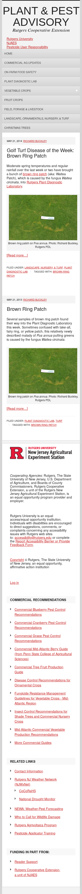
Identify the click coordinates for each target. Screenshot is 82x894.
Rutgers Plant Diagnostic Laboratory (34, 184)
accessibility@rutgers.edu (33, 537)
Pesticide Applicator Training (35, 833)
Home (8, 53)
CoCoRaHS (27, 791)
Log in (14, 582)
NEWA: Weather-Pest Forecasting (39, 808)
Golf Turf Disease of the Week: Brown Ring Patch (40, 152)
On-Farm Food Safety (20, 72)
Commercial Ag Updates (22, 63)
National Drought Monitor (37, 799)
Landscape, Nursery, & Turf (44, 267)
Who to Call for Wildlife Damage (37, 817)
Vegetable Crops (16, 90)
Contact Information (29, 771)
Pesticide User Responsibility (27, 47)
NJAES (12, 43)
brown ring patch (35, 174)
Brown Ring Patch (26, 308)
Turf (59, 420)
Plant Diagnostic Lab (20, 81)
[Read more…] (17, 255)
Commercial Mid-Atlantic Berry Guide (43, 654)
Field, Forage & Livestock (23, 109)
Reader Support (26, 861)
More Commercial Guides (33, 742)
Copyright (17, 559)
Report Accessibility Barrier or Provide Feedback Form (40, 543)
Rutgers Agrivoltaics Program (36, 825)
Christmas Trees (17, 127)
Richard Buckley (35, 141)
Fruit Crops (13, 100)
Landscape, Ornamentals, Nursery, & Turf (36, 118)
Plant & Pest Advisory (41, 16)
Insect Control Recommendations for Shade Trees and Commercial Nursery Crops (42, 716)
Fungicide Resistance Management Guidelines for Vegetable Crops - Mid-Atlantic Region (42, 698)
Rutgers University (20, 38)
